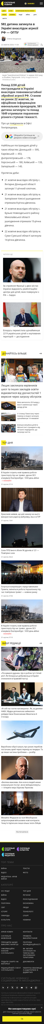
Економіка (28, 903)
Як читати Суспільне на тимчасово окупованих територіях (29, 953)
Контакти (28, 932)
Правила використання (30, 937)
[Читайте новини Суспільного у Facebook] (8, 988)
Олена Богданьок (14, 39)
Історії (4, 911)
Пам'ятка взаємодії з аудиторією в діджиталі (32, 970)
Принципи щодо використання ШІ (9, 943)
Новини (27, 920)
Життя (4, 18)
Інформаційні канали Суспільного (7, 950)
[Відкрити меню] (42, 3)
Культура (5, 920)
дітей (21, 85)
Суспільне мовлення (6, 937)
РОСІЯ (4, 14)
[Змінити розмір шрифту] (41, 45)
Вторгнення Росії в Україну (25, 11)
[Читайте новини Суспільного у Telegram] (31, 988)
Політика (5, 903)
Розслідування (30, 899)
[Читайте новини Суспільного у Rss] (3, 988)
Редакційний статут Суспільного (11, 969)
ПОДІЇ (20, 14)
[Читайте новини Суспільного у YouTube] (22, 988)
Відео (4, 872)
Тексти (26, 868)
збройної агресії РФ (15, 95)
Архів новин (7, 932)
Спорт (26, 915)
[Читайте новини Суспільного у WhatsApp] (36, 988)
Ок (22, 1019)
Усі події (5, 891)
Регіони (27, 895)
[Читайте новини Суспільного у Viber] (26, 988)
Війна (4, 868)
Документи (28, 961)
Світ (3, 907)
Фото (25, 872)
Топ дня (27, 891)
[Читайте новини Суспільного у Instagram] (17, 988)
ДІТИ (3, 11)
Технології (28, 911)
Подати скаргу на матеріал (10, 962)
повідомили (16, 123)
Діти (35, 14)
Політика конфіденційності (32, 943)
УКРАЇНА (12, 14)
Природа (5, 915)
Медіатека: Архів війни (9, 877)
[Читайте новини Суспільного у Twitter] (12, 988)
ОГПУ (10, 11)
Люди (26, 907)
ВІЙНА (28, 14)
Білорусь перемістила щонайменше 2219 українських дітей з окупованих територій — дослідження (21, 333)
